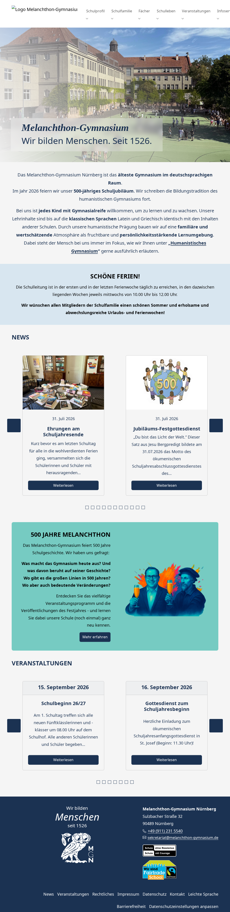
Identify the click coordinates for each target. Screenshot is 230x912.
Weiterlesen (63, 485)
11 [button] (144, 507)
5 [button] (110, 507)
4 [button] (105, 507)
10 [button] (138, 507)
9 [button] (133, 507)
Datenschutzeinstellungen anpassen (183, 906)
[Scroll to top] (219, 901)
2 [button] (93, 507)
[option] (63, 425)
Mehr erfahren (95, 636)
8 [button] (127, 507)
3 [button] (99, 507)
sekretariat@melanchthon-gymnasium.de (183, 837)
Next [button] (216, 425)
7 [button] (121, 507)
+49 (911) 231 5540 (165, 831)
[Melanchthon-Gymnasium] (44, 11)
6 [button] (116, 507)
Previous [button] (14, 425)
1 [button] (88, 507)
